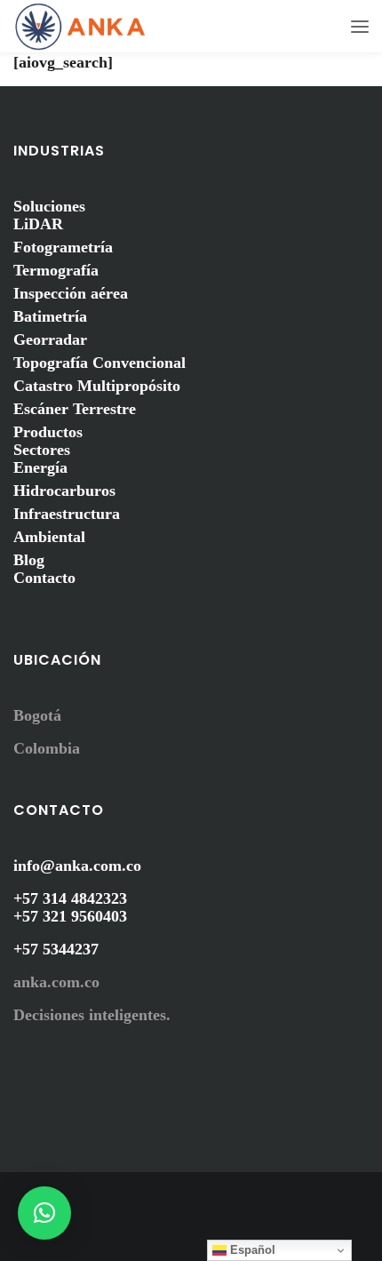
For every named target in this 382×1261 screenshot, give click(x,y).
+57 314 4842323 (70, 898)
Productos (48, 432)
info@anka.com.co (77, 865)
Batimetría (50, 316)
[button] (44, 1213)
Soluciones (49, 206)
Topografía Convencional (99, 362)
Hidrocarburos (64, 490)
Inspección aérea (70, 293)
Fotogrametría (63, 247)
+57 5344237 (56, 949)
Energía (40, 467)
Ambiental (49, 537)
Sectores (41, 450)
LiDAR (38, 224)
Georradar (50, 339)
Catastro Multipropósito (96, 386)
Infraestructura (66, 514)
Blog (28, 560)
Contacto (44, 578)
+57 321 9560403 (70, 916)
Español (251, 1250)
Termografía (56, 270)
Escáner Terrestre (74, 409)
